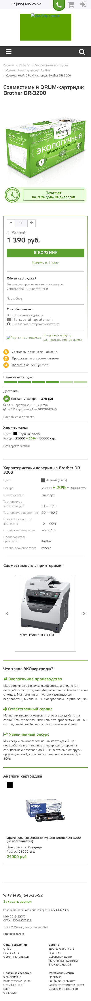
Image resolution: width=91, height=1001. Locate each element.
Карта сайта (11, 953)
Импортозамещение (16, 981)
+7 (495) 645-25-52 (26, 4)
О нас (7, 949)
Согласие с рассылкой (63, 989)
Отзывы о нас (12, 985)
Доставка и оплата (61, 949)
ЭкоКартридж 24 (60, 965)
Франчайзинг (12, 977)
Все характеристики (16, 446)
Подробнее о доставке (18, 417)
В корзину (45, 253)
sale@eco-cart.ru (13, 934)
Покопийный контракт (63, 961)
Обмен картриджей (16, 957)
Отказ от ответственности (66, 985)
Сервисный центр (60, 957)
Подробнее (14, 299)
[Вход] (83, 4)
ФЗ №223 (10, 993)
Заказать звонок (17, 901)
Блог (6, 989)
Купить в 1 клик (45, 263)
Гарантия (18, 365)
